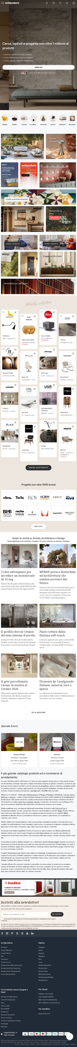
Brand (40, 950)
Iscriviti (58, 914)
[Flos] (32, 497)
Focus (40, 962)
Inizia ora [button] (38, 67)
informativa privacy (36, 924)
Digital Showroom (44, 1013)
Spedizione (4, 1012)
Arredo (23, 795)
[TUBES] (28, 264)
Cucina (66, 795)
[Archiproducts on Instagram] (7, 933)
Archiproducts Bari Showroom (11, 968)
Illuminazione (33, 795)
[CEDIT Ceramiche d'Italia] (57, 497)
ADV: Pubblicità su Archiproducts (49, 1003)
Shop (2, 1003)
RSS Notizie (56, 1044)
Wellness (4, 797)
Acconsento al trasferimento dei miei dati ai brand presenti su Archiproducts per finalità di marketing (28, 919)
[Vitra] (7, 497)
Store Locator (5, 1006)
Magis (60, 811)
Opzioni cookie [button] (24, 1044)
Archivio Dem (42, 968)
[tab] (7, 943)
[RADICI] (9, 264)
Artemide (30, 802)
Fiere (40, 959)
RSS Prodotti (65, 1044)
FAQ (2, 956)
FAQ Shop (4, 1027)
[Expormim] (57, 513)
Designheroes (42, 980)
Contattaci (4, 959)
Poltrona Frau (60, 808)
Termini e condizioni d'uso (44, 1044)
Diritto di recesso (6, 1018)
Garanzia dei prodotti (8, 1015)
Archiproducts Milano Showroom (11, 965)
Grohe (60, 847)
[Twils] (20, 497)
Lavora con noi (5, 962)
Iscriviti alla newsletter (8, 974)
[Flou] (69, 497)
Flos (24, 802)
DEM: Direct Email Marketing (47, 1000)
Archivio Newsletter (44, 965)
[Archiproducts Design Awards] (28, 174)
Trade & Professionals (8, 1000)
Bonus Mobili (5, 1009)
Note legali (4, 1024)
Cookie (32, 1044)
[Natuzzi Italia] (69, 513)
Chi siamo (4, 947)
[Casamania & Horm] (44, 497)
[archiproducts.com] (12, 3)
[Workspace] (53, 3)
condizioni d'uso (24, 924)
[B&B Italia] (7, 513)
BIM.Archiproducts (44, 974)
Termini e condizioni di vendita (11, 1021)
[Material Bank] (9, 174)
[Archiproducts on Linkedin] (32, 933)
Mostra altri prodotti (38, 468)
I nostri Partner (6, 953)
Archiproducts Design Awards (10, 971)
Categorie (41, 947)
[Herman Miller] (44, 513)
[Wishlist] (60, 3)
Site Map (72, 1044)
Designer (41, 953)
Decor (72, 795)
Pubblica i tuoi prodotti (45, 994)
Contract (12, 797)
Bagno (43, 795)
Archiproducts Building (45, 977)
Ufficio (59, 795)
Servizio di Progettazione (9, 997)
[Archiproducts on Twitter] (17, 933)
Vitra (16, 802)
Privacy (17, 1044)
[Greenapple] (32, 513)
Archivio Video (43, 971)
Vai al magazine (38, 712)
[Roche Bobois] (20, 513)
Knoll (20, 802)
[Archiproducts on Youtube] (27, 933)
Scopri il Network (6, 950)
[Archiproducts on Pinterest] (12, 933)
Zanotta (37, 802)
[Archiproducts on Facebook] (3, 933)
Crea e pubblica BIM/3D (46, 997)
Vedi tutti (38, 526)
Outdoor (51, 795)
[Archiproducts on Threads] (22, 933)
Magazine (41, 956)
